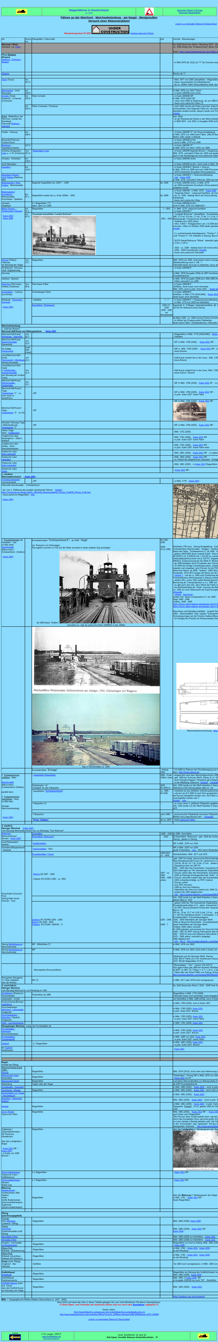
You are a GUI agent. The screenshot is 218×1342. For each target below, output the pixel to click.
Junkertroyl (7, 1004)
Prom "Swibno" (41, 820)
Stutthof (5, 1043)
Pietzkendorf (7, 351)
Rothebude (6, 1275)
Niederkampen (8, 1190)
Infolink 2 (178, 575)
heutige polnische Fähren (142, 33)
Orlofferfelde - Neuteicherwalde (9, 371)
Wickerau (11, 1221)
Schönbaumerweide (11, 480)
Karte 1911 (198, 1008)
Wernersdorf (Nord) (10, 1081)
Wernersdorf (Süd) (10, 1075)
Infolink (176, 113)
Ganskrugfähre (39, 849)
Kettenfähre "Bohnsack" (43, 837)
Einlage (5, 1106)
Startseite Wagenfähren (189, 13)
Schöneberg (7, 292)
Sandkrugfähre (39, 843)
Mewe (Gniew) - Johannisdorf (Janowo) (12, 210)
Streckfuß (6, 1229)
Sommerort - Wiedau (11, 1090)
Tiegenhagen (7, 393)
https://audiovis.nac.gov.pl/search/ (189, 1296)
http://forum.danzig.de (189, 772)
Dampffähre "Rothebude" (43, 305)
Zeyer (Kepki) (8, 1112)
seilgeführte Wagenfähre (44, 775)
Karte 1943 (8, 307)
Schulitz (5, 96)
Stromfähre (37, 833)
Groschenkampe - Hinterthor (10, 1016)
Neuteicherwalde (9, 342)
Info (32, 495)
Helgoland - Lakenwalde (12, 1009)
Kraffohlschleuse (9, 1283)
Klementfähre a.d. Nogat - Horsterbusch (13, 1094)
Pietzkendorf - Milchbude (13, 360)
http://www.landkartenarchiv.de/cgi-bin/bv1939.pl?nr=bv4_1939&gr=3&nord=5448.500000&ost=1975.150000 (109, 1314)
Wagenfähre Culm (41, 151)
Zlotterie (5, 73)
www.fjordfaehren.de (51, 1336)
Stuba (4, 471)
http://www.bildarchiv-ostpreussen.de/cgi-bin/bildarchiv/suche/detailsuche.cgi (109, 1312)
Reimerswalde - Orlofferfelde (9, 384)
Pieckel (5, 260)
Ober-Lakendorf (9, 454)
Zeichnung (188, 594)
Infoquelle (177, 592)
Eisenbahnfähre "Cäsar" (43, 854)
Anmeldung (138, 1304)
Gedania (36, 924)
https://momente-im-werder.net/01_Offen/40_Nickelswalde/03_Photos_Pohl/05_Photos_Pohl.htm (46, 492)
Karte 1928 (185, 177)
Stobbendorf (13, 433)
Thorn (17, 47)
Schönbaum (7, 993)
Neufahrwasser (15, 944)
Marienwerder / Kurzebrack (8, 193)
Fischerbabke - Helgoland (8, 1030)
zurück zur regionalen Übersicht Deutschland (196, 24)
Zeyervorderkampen (11, 1172)
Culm (4, 153)
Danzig (36, 874)
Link (176, 177)
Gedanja (36, 919)
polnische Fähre (187, 820)
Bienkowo (6, 145)
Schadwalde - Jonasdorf (13, 1087)
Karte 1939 (196, 1221)
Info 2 (182, 941)
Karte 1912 (213, 294)
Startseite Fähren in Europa (189, 10)
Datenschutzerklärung (51, 1338)
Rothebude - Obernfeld (12, 336)
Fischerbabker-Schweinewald (8, 1038)
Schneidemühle (9, 1245)
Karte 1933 (8, 216)
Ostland (204, 782)
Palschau (6, 284)
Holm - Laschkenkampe (12, 1023)
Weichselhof (7, 90)
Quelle (203, 250)
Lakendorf (6, 459)
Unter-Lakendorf (9, 465)
